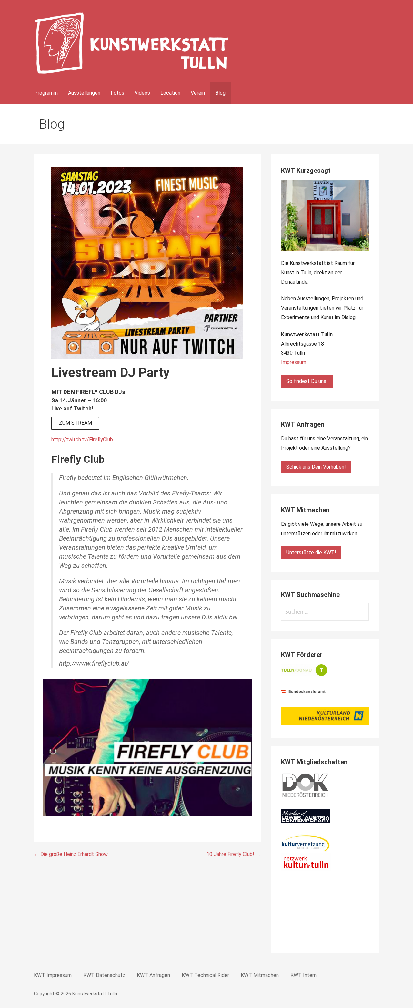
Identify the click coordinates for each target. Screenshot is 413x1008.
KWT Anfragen (153, 975)
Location (170, 93)
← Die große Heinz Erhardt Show (71, 854)
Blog (220, 93)
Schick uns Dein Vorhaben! (316, 467)
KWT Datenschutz (104, 975)
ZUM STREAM (75, 423)
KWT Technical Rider (205, 975)
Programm (46, 93)
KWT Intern (303, 975)
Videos (142, 93)
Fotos (117, 93)
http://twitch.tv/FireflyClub (82, 439)
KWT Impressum (53, 975)
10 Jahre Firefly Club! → (233, 854)
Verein (198, 93)
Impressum (293, 362)
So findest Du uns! (307, 381)
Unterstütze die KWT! (311, 552)
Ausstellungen (84, 93)
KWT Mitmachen (260, 975)
